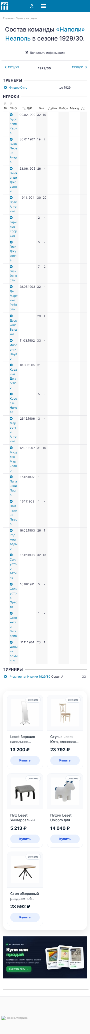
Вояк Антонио (13, 206)
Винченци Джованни (13, 182)
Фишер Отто (18, 87)
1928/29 (13, 67)
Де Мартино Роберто (14, 300)
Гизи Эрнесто (13, 275)
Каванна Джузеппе (13, 378)
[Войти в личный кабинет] (32, 6)
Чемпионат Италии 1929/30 (30, 676)
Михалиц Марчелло (14, 461)
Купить (25, 760)
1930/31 (78, 67)
